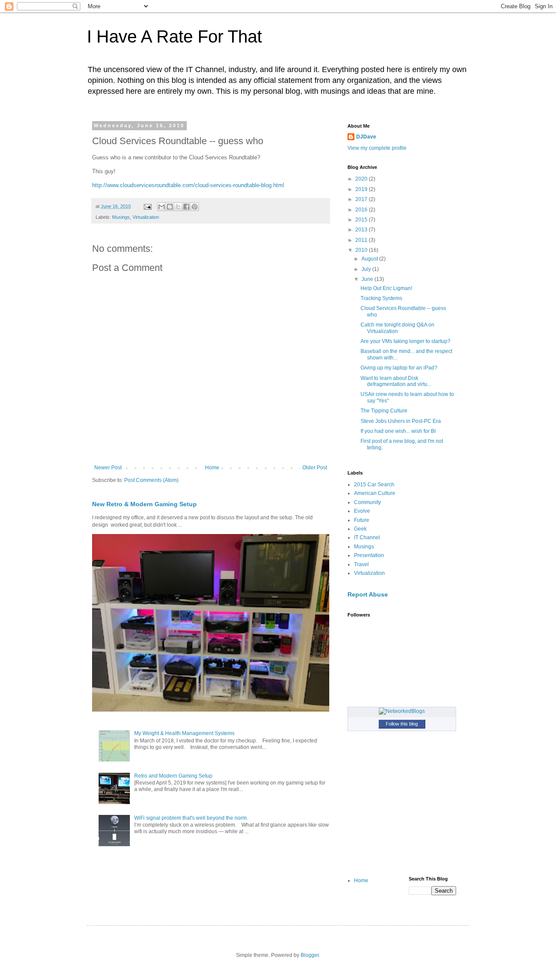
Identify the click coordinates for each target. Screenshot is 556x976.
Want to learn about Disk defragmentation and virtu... (396, 381)
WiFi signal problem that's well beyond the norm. (191, 818)
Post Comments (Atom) (151, 480)
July (366, 269)
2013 (362, 230)
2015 (362, 220)
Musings (121, 217)
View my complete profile (377, 148)
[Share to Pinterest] (194, 206)
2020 (362, 179)
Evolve (362, 511)
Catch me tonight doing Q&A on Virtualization (397, 328)
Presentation (369, 555)
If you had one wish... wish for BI (398, 431)
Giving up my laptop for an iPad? (399, 368)
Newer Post (108, 468)
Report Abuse (368, 594)
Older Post (314, 468)
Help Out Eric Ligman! (386, 288)
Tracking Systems (381, 298)
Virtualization (145, 217)
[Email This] (161, 206)
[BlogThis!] (169, 206)
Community (367, 502)
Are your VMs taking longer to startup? (405, 341)
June (367, 279)
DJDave (366, 137)
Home (212, 468)
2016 (362, 210)
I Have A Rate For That (174, 36)
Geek (360, 529)
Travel (361, 564)
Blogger (310, 955)
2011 (362, 240)
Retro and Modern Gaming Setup (173, 776)
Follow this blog (402, 723)
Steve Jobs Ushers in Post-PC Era (401, 421)
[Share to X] (178, 206)
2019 (362, 189)
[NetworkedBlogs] (402, 711)
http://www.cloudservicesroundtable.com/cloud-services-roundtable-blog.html (188, 185)
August (370, 259)
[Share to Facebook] (186, 206)
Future (361, 520)
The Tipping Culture (384, 411)
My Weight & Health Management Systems (184, 733)
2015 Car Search (374, 484)
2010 (362, 250)
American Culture (374, 493)
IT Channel (367, 537)
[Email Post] (147, 206)
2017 (362, 199)
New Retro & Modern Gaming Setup (144, 504)
